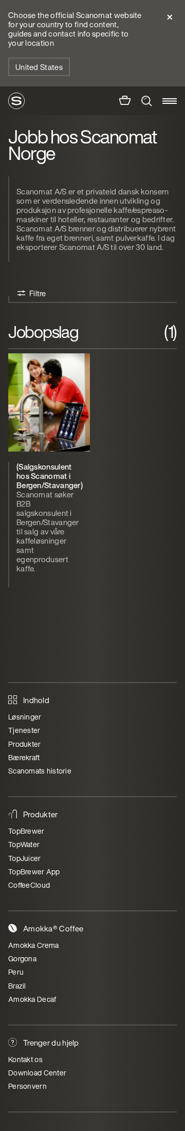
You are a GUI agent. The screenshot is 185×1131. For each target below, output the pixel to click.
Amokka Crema (33, 945)
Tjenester (24, 730)
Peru (16, 971)
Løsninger (25, 716)
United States (39, 67)
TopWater (24, 844)
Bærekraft (24, 757)
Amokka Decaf (32, 999)
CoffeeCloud (29, 884)
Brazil (17, 985)
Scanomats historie (39, 770)
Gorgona (22, 958)
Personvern (27, 1086)
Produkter (24, 744)
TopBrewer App (34, 871)
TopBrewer (26, 830)
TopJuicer (24, 858)
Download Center (37, 1072)
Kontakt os (25, 1059)
